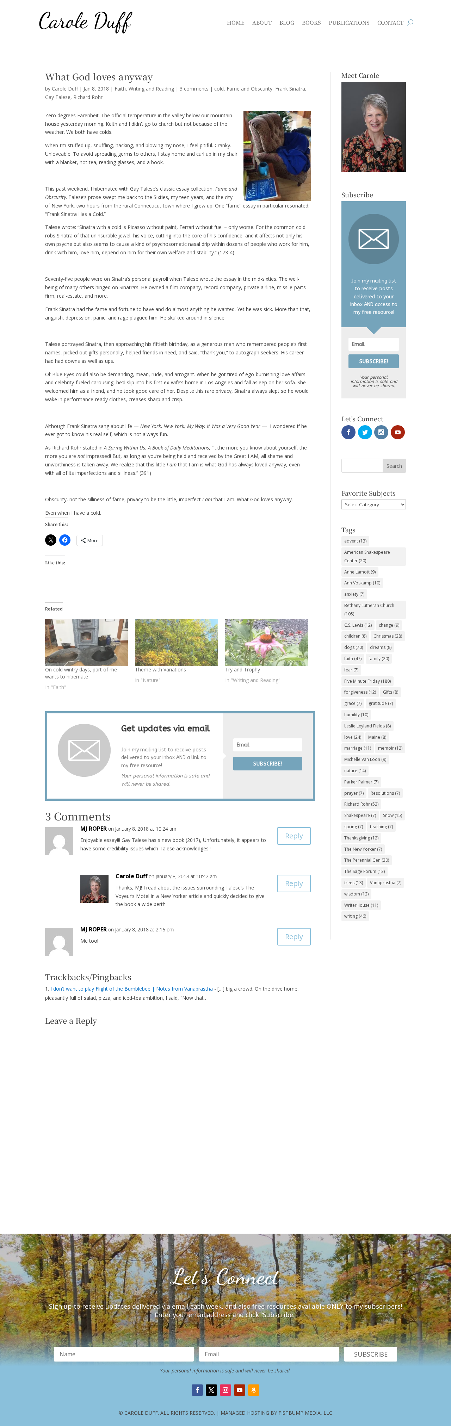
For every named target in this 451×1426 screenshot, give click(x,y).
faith (353, 659)
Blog (286, 22)
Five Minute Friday (367, 681)
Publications (349, 22)
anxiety (354, 594)
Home (236, 22)
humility (356, 715)
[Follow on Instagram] (225, 1390)
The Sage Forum (364, 871)
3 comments (194, 88)
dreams (380, 647)
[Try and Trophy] (266, 642)
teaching (381, 827)
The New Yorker (363, 849)
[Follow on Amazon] (253, 1390)
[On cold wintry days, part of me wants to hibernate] (86, 642)
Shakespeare (360, 815)
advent (355, 541)
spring (353, 827)
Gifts (390, 692)
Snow (392, 815)
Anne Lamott (360, 572)
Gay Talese (57, 97)
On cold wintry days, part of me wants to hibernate (81, 673)
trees (353, 883)
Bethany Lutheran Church (369, 609)
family (379, 659)
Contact (390, 22)
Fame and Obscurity (249, 88)
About (262, 22)
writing (355, 916)
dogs (353, 647)
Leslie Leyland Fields (367, 726)
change (389, 625)
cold (219, 88)
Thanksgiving (361, 838)
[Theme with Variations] (176, 642)
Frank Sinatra (290, 88)
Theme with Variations (160, 669)
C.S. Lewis (358, 625)
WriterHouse (361, 905)
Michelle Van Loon (365, 759)
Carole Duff (65, 88)
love (352, 737)
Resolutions (385, 793)
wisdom (356, 894)
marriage (357, 748)
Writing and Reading (151, 88)
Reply (294, 836)
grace (353, 703)
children (355, 636)
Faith (120, 88)
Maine (377, 737)
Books (311, 22)
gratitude (381, 703)
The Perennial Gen (366, 860)
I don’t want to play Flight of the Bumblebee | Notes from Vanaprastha (131, 988)
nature (355, 771)
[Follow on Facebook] (197, 1390)
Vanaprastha (385, 883)
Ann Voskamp (362, 583)
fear (351, 670)
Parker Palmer (361, 782)
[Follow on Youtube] (239, 1390)
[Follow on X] (211, 1390)
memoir (390, 748)
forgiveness (360, 692)
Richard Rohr (88, 97)
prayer (354, 793)
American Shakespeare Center (367, 556)
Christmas (387, 636)
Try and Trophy (242, 669)
